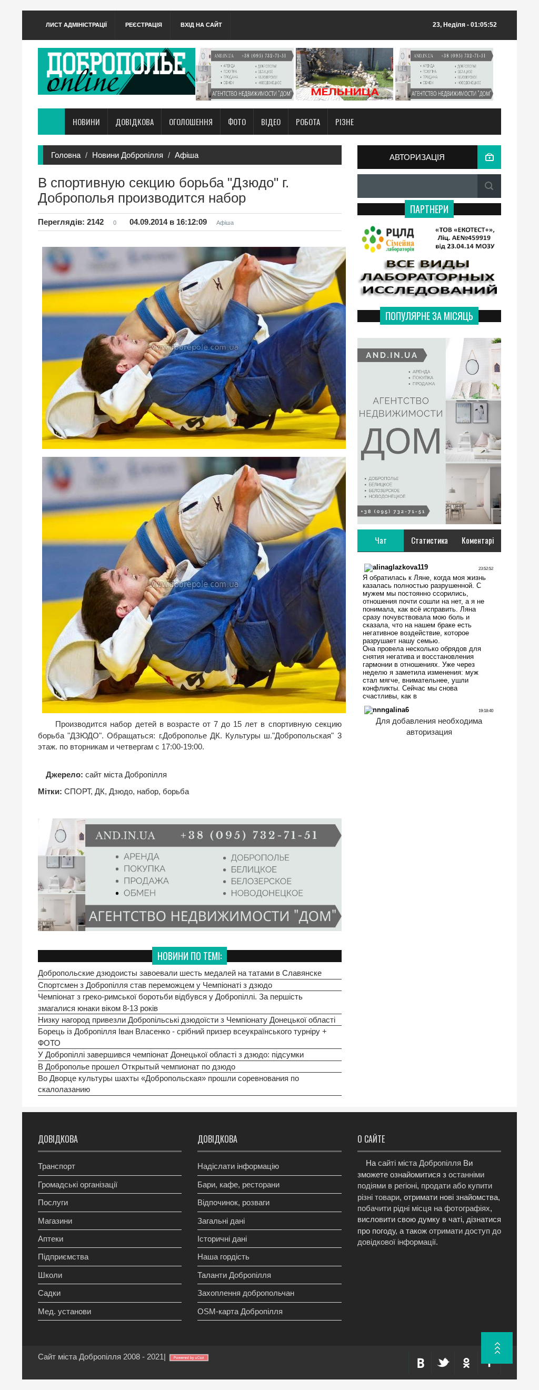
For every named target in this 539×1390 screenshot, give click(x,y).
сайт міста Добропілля (125, 774)
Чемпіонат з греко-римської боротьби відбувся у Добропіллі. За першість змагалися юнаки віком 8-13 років (170, 1002)
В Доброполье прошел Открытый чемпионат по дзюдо (136, 1066)
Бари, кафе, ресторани (238, 1184)
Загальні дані (221, 1220)
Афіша (186, 155)
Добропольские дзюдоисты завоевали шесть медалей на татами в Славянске (180, 972)
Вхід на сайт (201, 25)
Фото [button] (237, 121)
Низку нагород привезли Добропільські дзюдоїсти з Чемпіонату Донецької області (186, 1019)
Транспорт (56, 1166)
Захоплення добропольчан (245, 1292)
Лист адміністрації (76, 25)
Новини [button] (86, 121)
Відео (271, 121)
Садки (49, 1292)
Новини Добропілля (127, 155)
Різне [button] (344, 121)
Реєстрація (143, 25)
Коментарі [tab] (478, 540)
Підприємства (63, 1256)
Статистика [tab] (429, 540)
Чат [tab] (381, 540)
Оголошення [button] (191, 121)
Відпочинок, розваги (233, 1202)
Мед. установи (64, 1311)
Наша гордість (223, 1256)
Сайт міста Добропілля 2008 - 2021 (101, 1356)
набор (147, 791)
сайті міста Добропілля (419, 1162)
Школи (50, 1275)
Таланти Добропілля (234, 1275)
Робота (308, 121)
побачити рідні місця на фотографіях (423, 1208)
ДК (100, 791)
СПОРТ (77, 791)
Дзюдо (121, 791)
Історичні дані (222, 1238)
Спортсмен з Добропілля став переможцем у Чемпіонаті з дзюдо (155, 985)
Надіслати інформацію (238, 1166)
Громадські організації (77, 1184)
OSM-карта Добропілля (240, 1311)
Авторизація (417, 157)
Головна (66, 155)
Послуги (53, 1202)
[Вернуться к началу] (497, 1348)
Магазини (55, 1220)
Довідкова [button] (134, 121)
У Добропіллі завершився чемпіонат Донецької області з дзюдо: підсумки (171, 1054)
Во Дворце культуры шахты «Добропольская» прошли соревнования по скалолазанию (168, 1084)
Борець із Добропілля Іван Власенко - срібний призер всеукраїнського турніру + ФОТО (182, 1037)
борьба (176, 791)
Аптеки (50, 1238)
